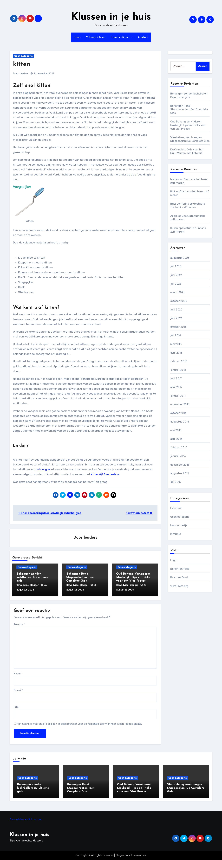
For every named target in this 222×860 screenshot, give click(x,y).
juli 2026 (176, 266)
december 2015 (179, 464)
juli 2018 (175, 335)
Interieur (175, 534)
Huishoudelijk (178, 525)
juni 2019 (176, 318)
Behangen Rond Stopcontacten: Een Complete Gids (80, 577)
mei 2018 (176, 344)
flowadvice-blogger (27, 585)
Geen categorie (23, 56)
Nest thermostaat (138, 513)
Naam (18, 673)
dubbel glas (43, 469)
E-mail (18, 690)
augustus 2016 (179, 421)
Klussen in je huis (111, 17)
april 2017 (176, 387)
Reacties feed (179, 577)
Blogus (120, 855)
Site (16, 707)
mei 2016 (176, 430)
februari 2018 (178, 361)
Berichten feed (179, 568)
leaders (24, 73)
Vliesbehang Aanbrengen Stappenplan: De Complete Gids (185, 788)
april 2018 (176, 352)
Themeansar (138, 855)
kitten (21, 64)
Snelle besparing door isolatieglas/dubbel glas (50, 513)
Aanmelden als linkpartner (26, 819)
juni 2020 (176, 309)
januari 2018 (178, 369)
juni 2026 (176, 275)
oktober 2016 (178, 413)
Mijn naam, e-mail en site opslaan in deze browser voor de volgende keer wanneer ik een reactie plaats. (79, 723)
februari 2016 (178, 447)
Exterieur (176, 508)
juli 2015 (175, 482)
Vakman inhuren (96, 37)
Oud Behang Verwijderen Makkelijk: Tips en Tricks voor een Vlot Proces (133, 577)
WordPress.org (179, 586)
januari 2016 (178, 456)
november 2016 (180, 404)
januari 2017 (178, 395)
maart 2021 (177, 292)
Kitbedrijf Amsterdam (105, 474)
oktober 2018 (178, 326)
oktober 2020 (178, 300)
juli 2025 (175, 283)
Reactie (19, 624)
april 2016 (176, 438)
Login (173, 560)
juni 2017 (176, 378)
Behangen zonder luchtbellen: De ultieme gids (32, 577)
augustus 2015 (179, 473)
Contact (143, 37)
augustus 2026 (180, 257)
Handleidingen (121, 37)
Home (77, 37)
